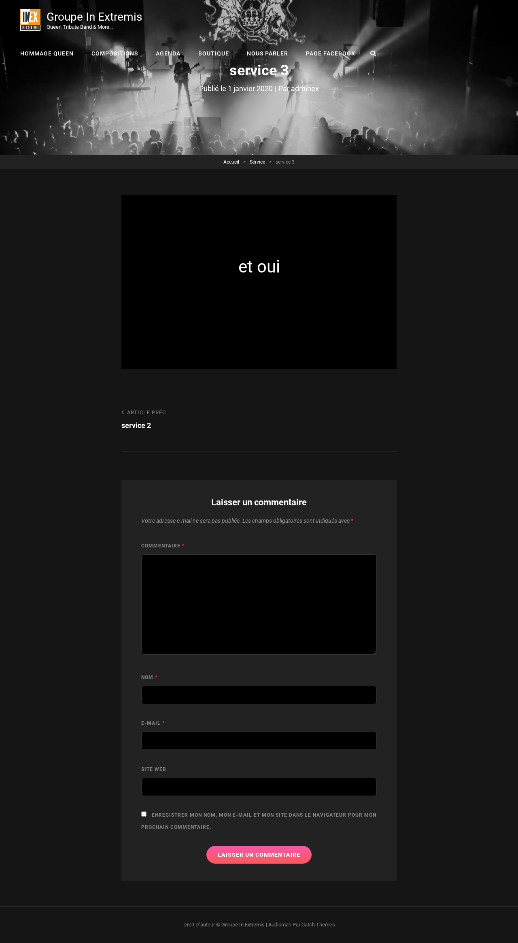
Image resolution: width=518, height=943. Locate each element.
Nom (149, 677)
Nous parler (267, 53)
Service (257, 162)
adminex (305, 88)
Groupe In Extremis (94, 16)
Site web (153, 769)
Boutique (213, 53)
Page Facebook (330, 53)
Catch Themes (318, 925)
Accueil (231, 162)
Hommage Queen (47, 53)
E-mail (153, 723)
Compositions (114, 53)
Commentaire (163, 546)
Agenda (168, 53)
